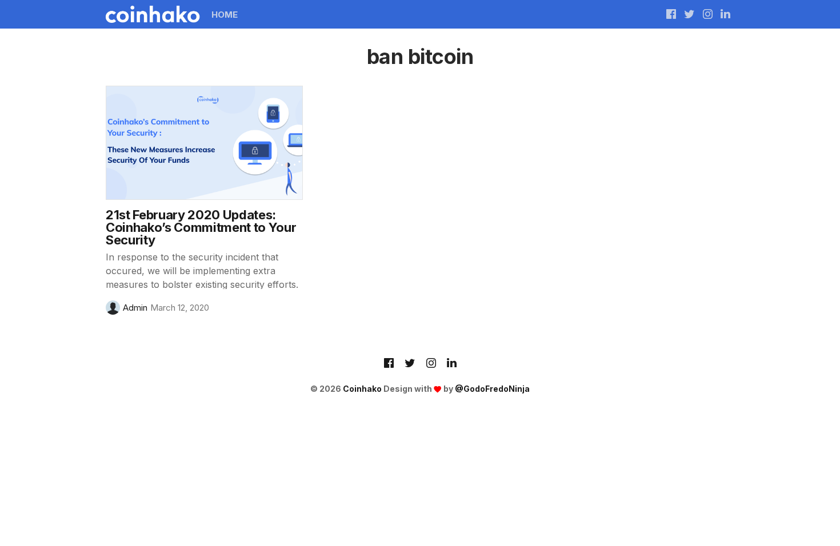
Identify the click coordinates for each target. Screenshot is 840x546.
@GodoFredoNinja (492, 389)
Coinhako (362, 389)
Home (224, 14)
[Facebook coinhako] (671, 14)
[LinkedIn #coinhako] (725, 14)
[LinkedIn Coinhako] (452, 364)
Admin (135, 307)
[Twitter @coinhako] (689, 14)
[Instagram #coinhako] (708, 14)
